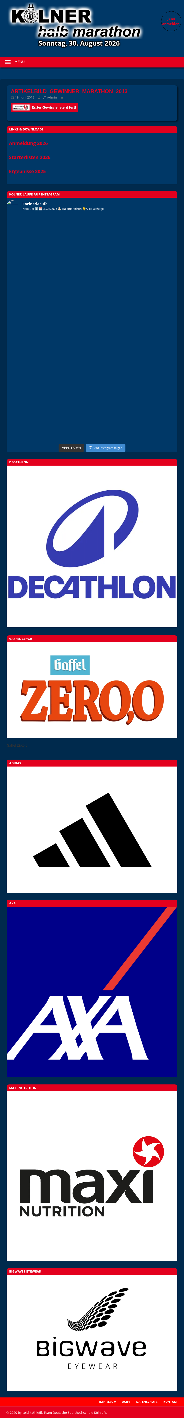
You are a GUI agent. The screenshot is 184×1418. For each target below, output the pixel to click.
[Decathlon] (92, 626)
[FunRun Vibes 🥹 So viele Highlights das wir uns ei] (92, 297)
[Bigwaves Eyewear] (92, 1333)
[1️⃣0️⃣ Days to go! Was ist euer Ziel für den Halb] (149, 232)
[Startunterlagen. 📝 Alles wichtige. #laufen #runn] (92, 360)
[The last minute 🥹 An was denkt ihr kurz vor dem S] (149, 424)
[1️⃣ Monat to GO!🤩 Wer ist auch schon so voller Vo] (35, 297)
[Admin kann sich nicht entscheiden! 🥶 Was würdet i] (35, 265)
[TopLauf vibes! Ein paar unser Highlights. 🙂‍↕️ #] (149, 297)
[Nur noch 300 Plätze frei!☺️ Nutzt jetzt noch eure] (35, 424)
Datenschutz (147, 1402)
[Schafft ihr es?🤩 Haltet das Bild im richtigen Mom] (35, 392)
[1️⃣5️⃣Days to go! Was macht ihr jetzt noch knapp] (92, 265)
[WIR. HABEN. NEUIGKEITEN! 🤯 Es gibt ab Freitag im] (35, 232)
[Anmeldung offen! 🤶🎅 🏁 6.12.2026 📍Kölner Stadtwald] (92, 424)
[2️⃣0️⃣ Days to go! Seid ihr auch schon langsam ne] (149, 265)
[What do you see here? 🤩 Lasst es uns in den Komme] (92, 392)
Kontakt (170, 1402)
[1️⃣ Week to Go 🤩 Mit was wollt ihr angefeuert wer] (92, 232)
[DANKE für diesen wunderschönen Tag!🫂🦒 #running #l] (35, 329)
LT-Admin (50, 97)
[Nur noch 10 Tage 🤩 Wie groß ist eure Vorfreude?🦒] (149, 360)
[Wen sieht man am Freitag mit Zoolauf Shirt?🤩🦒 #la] (149, 329)
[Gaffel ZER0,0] (92, 737)
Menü (20, 62)
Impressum (107, 1402)
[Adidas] (92, 830)
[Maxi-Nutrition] (92, 1176)
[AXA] (92, 1075)
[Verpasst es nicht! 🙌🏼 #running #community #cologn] (149, 392)
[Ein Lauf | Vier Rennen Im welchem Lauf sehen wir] (35, 360)
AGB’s (126, 1402)
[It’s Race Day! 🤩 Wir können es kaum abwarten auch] (92, 329)
